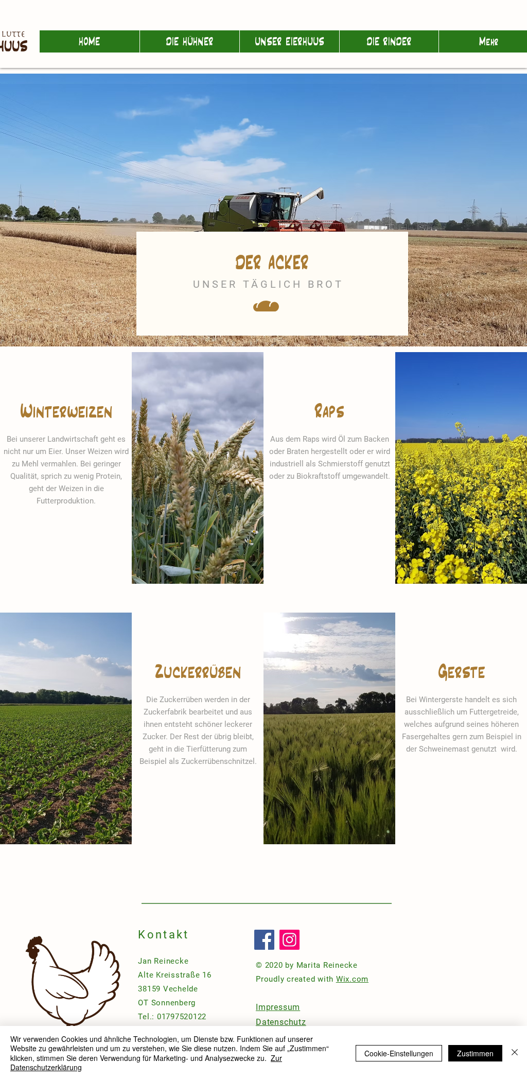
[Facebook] (264, 940)
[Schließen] (514, 1053)
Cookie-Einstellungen (398, 1053)
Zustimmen (475, 1053)
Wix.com (352, 979)
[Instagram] (289, 940)
